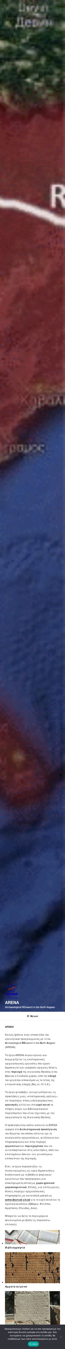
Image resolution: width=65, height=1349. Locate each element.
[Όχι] (60, 1336)
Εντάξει (33, 1344)
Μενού (34, 1016)
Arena (12, 1002)
